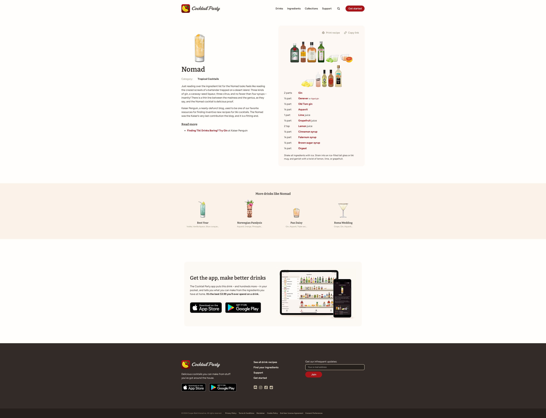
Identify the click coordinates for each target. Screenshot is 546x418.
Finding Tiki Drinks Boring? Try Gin (207, 130)
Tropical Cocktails (208, 78)
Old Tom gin (305, 103)
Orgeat (302, 148)
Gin (300, 92)
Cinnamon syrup (307, 131)
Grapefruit (304, 120)
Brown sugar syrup (309, 142)
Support (327, 8)
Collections (311, 8)
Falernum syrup (307, 137)
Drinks (279, 8)
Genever (303, 98)
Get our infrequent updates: (321, 361)
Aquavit (303, 109)
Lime (301, 115)
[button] (331, 32)
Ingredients (294, 8)
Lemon (302, 126)
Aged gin (315, 98)
